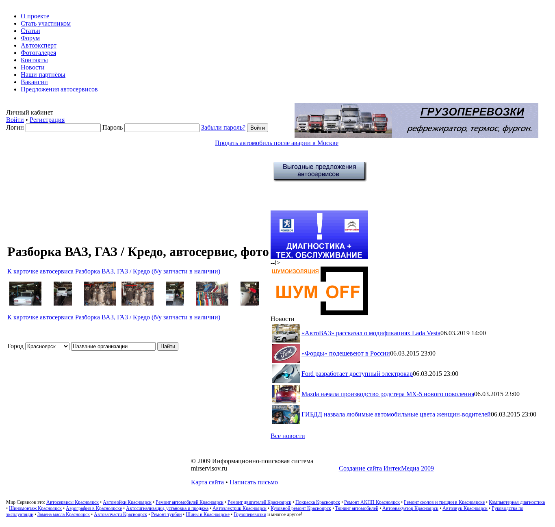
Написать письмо (254, 482)
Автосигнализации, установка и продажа (167, 508)
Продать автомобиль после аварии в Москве (276, 142)
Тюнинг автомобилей (356, 508)
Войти (15, 119)
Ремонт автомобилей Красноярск (189, 502)
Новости (33, 67)
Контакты (34, 59)
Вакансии (34, 81)
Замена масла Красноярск (63, 514)
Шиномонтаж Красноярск (35, 508)
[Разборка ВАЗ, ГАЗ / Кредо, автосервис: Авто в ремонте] (25, 303)
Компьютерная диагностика (517, 502)
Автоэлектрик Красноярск (239, 508)
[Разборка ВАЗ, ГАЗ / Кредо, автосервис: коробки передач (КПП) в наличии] (100, 303)
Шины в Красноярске (208, 514)
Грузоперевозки (250, 514)
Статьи (30, 30)
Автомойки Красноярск (127, 502)
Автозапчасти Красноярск (120, 514)
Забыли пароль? (223, 127)
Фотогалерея (38, 52)
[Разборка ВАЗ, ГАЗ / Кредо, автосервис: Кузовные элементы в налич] (212, 303)
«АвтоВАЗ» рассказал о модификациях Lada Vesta (370, 333)
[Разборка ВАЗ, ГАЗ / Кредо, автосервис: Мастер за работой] (249, 303)
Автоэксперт (38, 45)
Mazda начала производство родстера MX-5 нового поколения (387, 393)
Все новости (288, 435)
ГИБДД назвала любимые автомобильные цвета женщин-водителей (396, 414)
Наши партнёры (43, 74)
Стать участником (46, 23)
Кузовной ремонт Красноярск (301, 508)
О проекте (35, 16)
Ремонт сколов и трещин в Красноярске (444, 502)
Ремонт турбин (166, 514)
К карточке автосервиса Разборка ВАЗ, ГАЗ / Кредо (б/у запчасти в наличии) (113, 271)
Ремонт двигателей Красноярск (259, 502)
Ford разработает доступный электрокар (357, 373)
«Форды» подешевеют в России (345, 353)
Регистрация (47, 119)
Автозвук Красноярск (465, 508)
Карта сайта (207, 482)
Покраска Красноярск (317, 502)
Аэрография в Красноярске (94, 508)
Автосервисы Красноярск (72, 502)
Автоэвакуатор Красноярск (410, 508)
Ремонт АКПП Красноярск (372, 502)
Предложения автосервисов (59, 89)
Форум (30, 38)
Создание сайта (386, 468)
